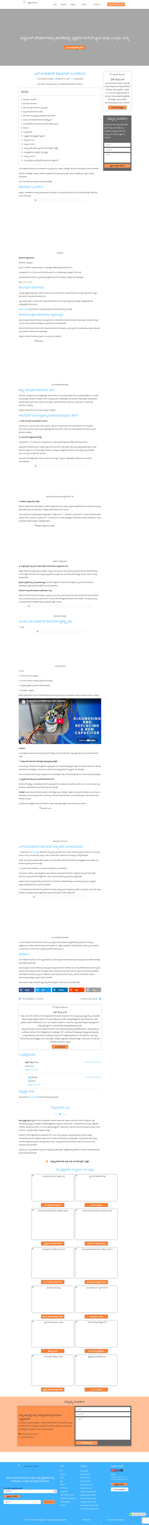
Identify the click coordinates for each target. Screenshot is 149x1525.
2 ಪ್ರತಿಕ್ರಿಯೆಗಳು (27, 132)
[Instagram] (121, 1470)
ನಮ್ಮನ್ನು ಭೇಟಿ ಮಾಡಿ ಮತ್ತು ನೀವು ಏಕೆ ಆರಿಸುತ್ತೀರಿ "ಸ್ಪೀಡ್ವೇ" (41, 148)
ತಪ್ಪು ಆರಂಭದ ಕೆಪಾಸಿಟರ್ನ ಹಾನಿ (33, 112)
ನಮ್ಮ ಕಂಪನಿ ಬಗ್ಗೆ (29, 140)
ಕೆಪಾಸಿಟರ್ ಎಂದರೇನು (30, 99)
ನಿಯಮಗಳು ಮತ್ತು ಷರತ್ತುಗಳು (115, 1520)
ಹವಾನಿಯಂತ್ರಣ (24, 309)
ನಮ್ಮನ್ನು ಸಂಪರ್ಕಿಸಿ (29, 144)
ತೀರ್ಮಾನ (26, 128)
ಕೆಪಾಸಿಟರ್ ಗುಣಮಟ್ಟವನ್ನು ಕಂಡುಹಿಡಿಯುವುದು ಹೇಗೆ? (39, 116)
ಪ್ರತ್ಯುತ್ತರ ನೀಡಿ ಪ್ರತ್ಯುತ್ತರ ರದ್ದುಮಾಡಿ (34, 136)
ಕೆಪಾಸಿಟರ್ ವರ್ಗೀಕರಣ (30, 103)
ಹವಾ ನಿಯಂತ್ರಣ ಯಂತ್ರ (49, 84)
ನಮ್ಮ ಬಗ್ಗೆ (63, 4)
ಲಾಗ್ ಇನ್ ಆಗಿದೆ (33, 1097)
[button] (26, 990)
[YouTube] (112, 1470)
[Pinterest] (115, 1470)
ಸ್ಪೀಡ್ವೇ (29, 1077)
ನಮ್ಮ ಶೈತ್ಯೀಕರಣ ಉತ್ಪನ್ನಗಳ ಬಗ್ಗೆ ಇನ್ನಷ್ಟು (36, 152)
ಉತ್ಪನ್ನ (72, 4)
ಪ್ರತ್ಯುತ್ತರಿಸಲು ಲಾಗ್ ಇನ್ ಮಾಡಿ (31, 1070)
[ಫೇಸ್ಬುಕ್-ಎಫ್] (118, 1470)
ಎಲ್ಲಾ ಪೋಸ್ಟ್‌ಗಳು (60, 1047)
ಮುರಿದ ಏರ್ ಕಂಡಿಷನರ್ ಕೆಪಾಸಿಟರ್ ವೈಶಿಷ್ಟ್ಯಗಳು (37, 120)
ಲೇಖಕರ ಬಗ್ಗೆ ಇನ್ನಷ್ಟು (117, 107)
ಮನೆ (55, 4)
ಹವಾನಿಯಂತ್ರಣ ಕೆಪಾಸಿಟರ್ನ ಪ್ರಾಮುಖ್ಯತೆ (35, 107)
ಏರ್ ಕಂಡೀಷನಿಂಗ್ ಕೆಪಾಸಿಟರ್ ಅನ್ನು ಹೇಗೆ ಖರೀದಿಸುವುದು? (40, 124)
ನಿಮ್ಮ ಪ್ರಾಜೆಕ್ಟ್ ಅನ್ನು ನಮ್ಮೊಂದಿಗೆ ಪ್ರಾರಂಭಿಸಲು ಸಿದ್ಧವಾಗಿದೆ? (41, 160)
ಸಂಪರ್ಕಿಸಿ (97, 4)
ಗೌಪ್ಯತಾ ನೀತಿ (86, 1520)
